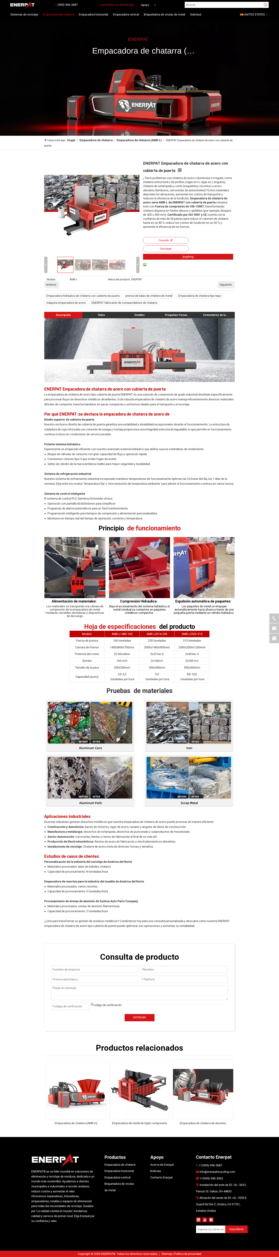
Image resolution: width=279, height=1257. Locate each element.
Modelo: (51, 279)
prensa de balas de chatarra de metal (148, 295)
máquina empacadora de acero (66, 302)
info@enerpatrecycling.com (217, 1171)
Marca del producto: (119, 279)
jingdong (188, 256)
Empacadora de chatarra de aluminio (203, 1123)
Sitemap (167, 1254)
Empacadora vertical (117, 1177)
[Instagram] (211, 1219)
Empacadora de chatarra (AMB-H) (76, 1123)
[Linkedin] (198, 1219)
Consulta (164, 240)
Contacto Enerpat (161, 1177)
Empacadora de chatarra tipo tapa (199, 295)
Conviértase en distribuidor (117, 4)
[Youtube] (204, 1219)
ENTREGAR (139, 1017)
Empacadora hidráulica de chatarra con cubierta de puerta (83, 295)
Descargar (166, 248)
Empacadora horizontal (119, 1171)
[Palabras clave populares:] (266, 5)
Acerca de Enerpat (162, 1164)
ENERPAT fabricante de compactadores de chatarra (124, 302)
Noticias (155, 1171)
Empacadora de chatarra (119, 1164)
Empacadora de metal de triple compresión (139, 1123)
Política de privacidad (187, 1254)
